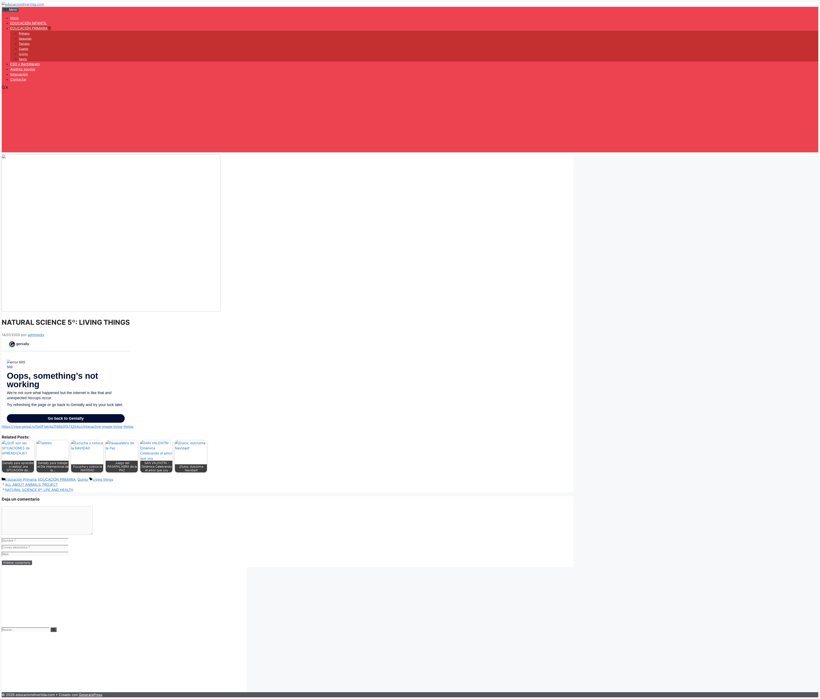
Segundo (25, 38)
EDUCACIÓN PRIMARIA (29, 28)
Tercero (24, 43)
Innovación (19, 74)
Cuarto (23, 49)
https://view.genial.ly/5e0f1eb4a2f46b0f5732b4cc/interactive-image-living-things (67, 426)
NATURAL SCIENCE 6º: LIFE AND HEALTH (39, 490)
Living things (103, 479)
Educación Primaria (20, 479)
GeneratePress (90, 695)
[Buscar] (53, 629)
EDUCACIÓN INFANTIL (28, 23)
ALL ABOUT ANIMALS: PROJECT (31, 484)
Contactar (18, 79)
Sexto (23, 59)
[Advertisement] (410, 122)
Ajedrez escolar (22, 69)
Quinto (23, 54)
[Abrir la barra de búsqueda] (5, 88)
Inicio (14, 18)
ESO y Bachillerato (25, 64)
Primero (24, 33)
